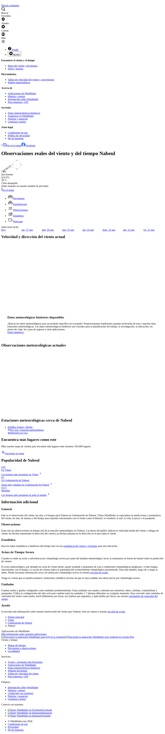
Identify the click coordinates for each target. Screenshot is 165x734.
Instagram (47, 712)
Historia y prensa (16, 96)
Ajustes (16, 55)
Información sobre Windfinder (23, 99)
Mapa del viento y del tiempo (22, 65)
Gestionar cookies (17, 121)
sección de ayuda (99, 572)
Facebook (30, 145)
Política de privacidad (19, 135)
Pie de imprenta (16, 138)
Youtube (46, 715)
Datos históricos (15, 332)
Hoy (3, 230)
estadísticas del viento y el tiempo (80, 546)
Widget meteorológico (19, 82)
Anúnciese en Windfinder (21, 116)
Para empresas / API (18, 102)
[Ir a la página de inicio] (1, 2)
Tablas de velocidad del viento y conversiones (31, 79)
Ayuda (15, 49)
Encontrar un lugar (14, 453)
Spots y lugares (15, 68)
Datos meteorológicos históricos (24, 113)
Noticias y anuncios (18, 118)
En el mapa (8, 190)
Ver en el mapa (13, 145)
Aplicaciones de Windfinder (22, 93)
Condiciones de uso (18, 132)
